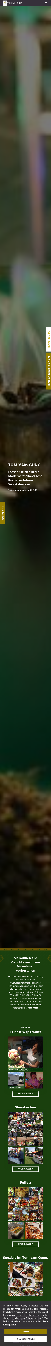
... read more (31, 1007)
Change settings (26, 1339)
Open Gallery (25, 1094)
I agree (25, 1331)
